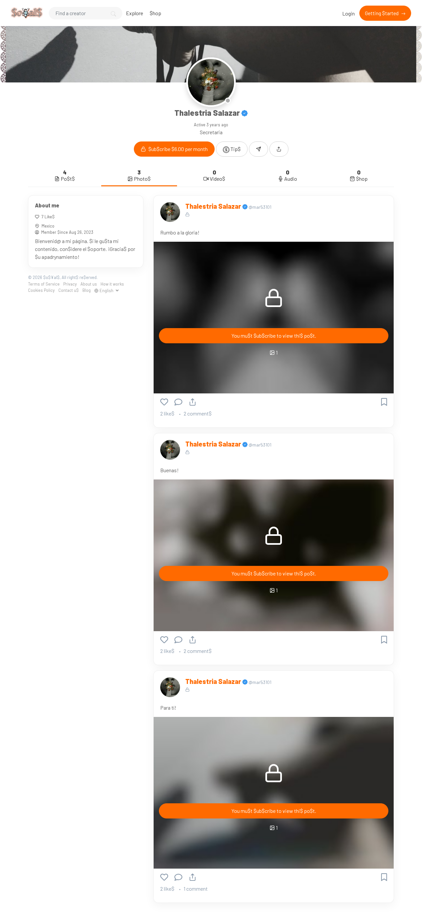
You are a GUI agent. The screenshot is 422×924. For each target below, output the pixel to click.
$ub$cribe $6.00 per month (177, 149)
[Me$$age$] (258, 149)
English (106, 290)
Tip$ (235, 149)
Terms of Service (44, 283)
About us (88, 283)
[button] (278, 149)
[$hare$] (192, 402)
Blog (86, 290)
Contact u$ (68, 290)
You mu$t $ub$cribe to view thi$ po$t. (273, 335)
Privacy (70, 283)
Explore (134, 13)
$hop (155, 13)
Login (348, 13)
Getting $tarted (382, 13)
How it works (112, 283)
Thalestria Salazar (213, 206)
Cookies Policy (41, 290)
